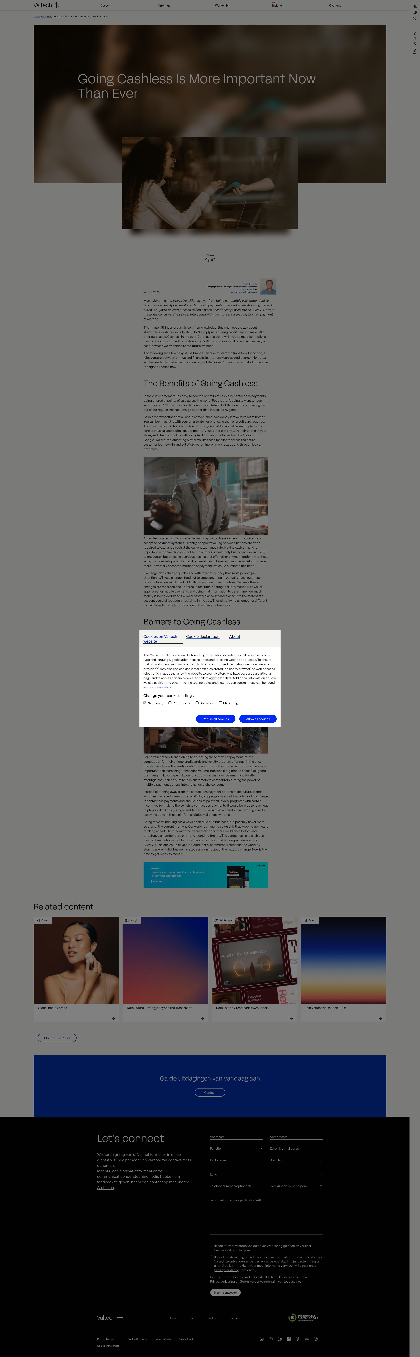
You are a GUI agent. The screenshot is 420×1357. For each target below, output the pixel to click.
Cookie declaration (203, 636)
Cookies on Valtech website (160, 639)
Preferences (181, 703)
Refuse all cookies (216, 719)
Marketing (230, 703)
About (234, 636)
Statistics (207, 703)
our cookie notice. (159, 687)
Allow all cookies (258, 719)
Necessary (155, 703)
